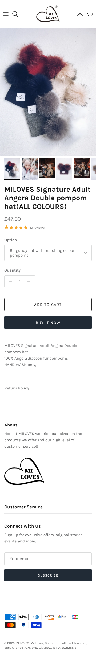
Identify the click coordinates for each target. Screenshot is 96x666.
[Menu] (6, 14)
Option (10, 239)
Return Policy (16, 388)
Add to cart (48, 304)
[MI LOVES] (48, 14)
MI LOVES (22, 643)
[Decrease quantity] (9, 281)
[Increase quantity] (30, 281)
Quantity (12, 270)
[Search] (17, 14)
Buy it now (48, 322)
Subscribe (48, 575)
